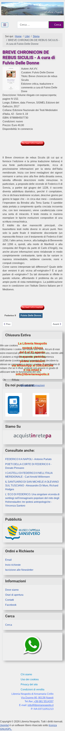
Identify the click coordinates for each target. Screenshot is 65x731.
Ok (4, 380)
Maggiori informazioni (33, 385)
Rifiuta (15, 380)
